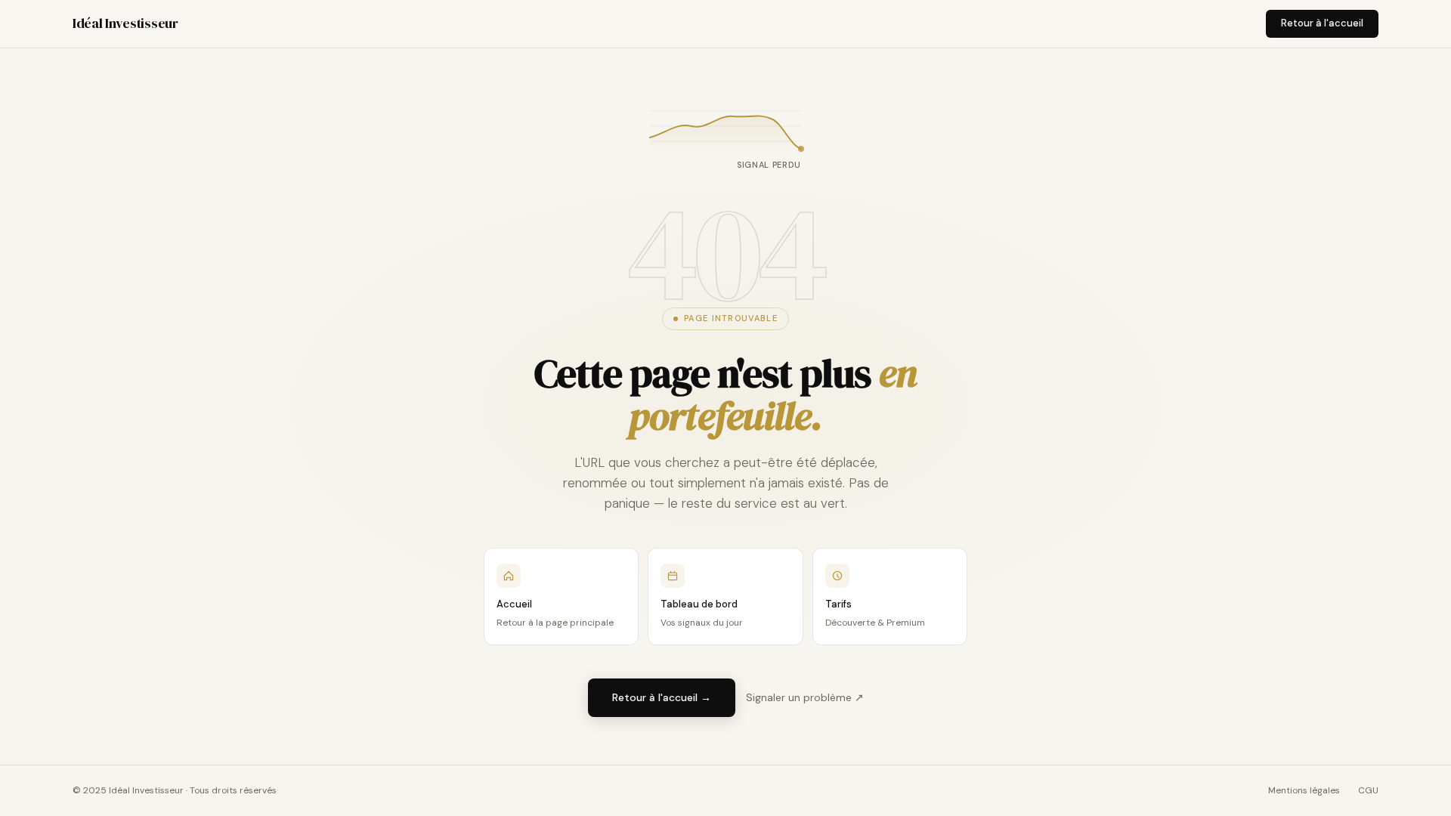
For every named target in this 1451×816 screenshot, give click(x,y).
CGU (1368, 790)
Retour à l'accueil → (661, 697)
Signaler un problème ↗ (805, 697)
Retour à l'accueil (1322, 23)
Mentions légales (1304, 790)
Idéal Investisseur (125, 23)
